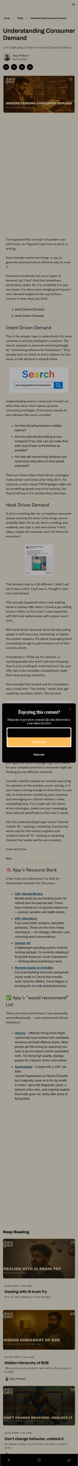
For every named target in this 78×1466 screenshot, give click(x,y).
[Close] (70, 709)
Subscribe (39, 742)
